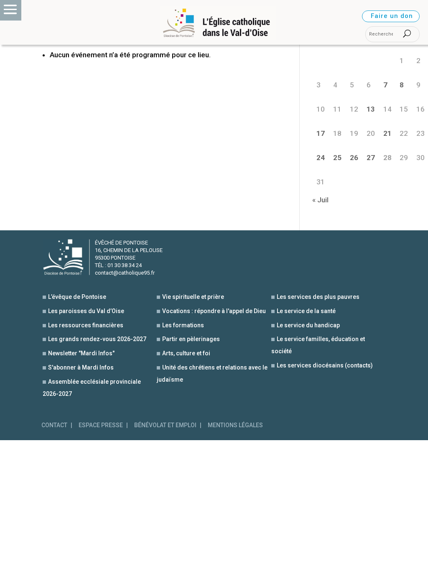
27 (371, 157)
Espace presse (101, 425)
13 (371, 109)
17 (320, 133)
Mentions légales (235, 425)
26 (354, 157)
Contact (54, 425)
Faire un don (392, 16)
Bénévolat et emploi (165, 425)
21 (387, 133)
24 (320, 157)
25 (337, 157)
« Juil (320, 200)
